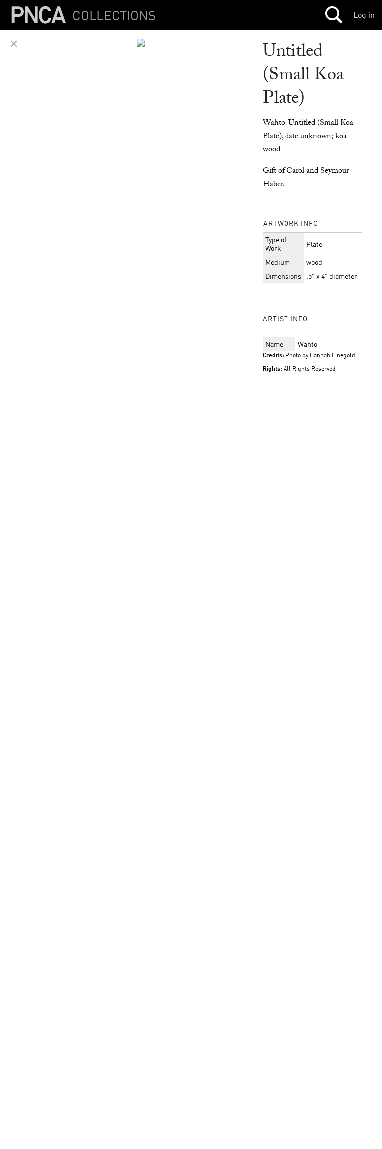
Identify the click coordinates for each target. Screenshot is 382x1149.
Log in (364, 15)
